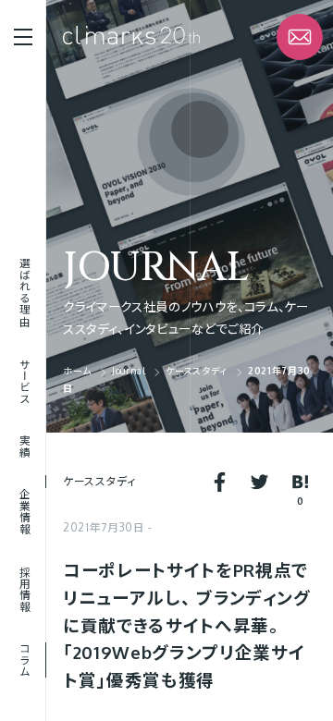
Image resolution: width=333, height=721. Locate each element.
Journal (156, 268)
